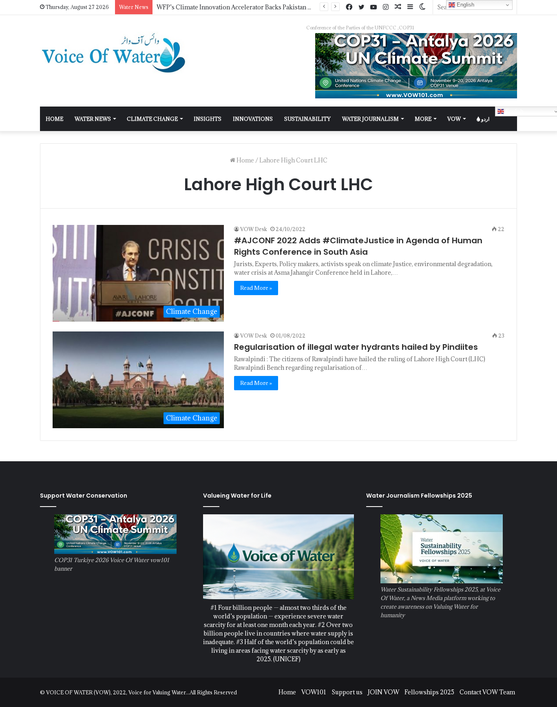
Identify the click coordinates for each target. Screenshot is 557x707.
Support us (347, 692)
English (464, 5)
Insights (207, 119)
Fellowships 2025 (429, 692)
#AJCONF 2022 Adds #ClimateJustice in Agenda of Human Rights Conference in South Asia (358, 246)
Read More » (256, 287)
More (423, 119)
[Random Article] (398, 7)
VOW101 (313, 692)
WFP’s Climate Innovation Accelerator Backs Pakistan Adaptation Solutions (262, 7)
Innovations (253, 119)
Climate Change (152, 119)
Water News (93, 119)
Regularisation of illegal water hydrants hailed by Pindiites (356, 347)
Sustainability (307, 119)
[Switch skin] (422, 7)
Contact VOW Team (487, 692)
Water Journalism (370, 119)
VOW (454, 119)
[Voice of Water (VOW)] (115, 52)
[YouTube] (373, 7)
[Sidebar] (410, 7)
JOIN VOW (383, 692)
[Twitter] (361, 7)
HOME (54, 119)
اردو (484, 119)
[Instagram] (386, 7)
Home (244, 160)
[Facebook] (349, 7)
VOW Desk (253, 229)
